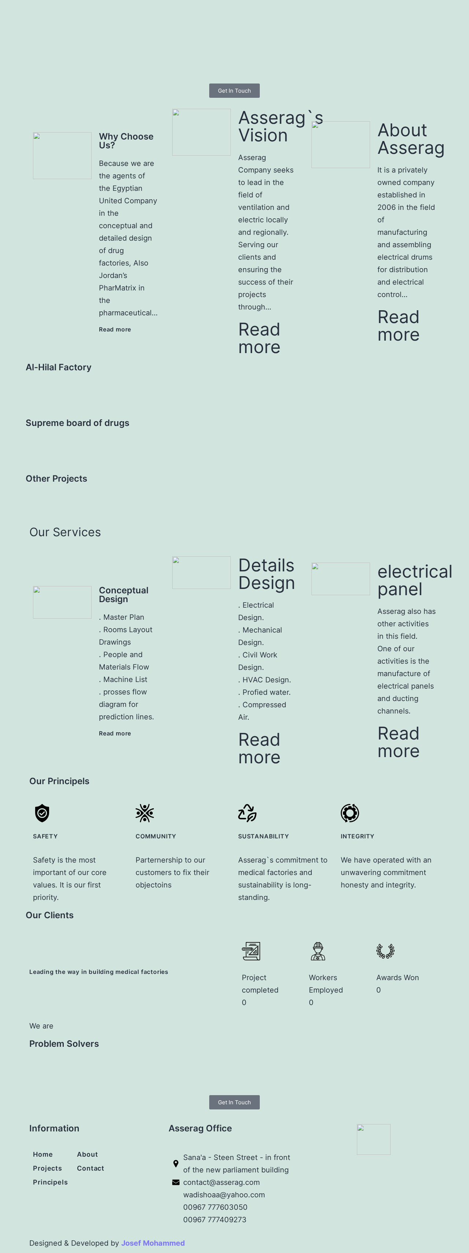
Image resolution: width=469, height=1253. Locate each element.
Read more (115, 329)
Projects (47, 1168)
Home (43, 1154)
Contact (90, 1168)
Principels (50, 1182)
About (87, 1154)
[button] (234, 392)
